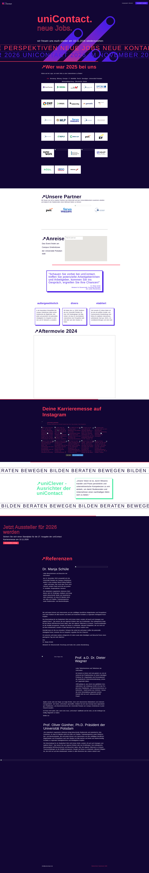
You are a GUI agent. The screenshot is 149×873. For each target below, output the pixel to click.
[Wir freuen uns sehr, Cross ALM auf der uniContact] (87, 433)
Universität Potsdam (95, 78)
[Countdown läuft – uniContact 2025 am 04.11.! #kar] (101, 433)
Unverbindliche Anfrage (11, 543)
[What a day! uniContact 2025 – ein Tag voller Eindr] (47, 433)
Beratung (53, 78)
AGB (106, 866)
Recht (79, 78)
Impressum (101, 866)
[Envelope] (78, 866)
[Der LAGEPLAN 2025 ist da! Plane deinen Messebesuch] (74, 433)
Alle (48, 78)
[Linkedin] (75, 866)
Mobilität (73, 78)
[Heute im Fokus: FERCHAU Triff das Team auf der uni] (101, 446)
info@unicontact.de (47, 866)
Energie (65, 78)
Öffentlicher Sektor (81, 81)
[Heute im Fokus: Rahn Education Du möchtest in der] (61, 446)
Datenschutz (94, 866)
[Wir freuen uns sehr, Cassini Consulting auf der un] (74, 446)
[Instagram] (73, 866)
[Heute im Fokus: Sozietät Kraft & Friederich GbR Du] (47, 446)
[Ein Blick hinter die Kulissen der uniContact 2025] (61, 433)
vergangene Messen (127, 3)
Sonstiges (85, 78)
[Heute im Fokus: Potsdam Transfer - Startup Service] (87, 446)
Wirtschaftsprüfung (68, 81)
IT (69, 78)
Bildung (59, 78)
